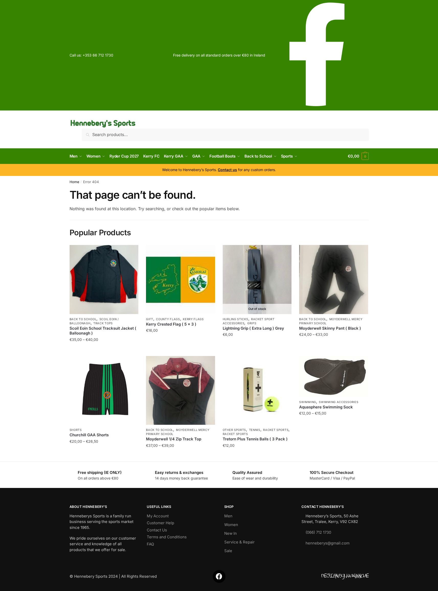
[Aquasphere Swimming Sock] (333, 376)
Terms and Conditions (167, 536)
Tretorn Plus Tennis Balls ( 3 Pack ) (255, 439)
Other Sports (234, 430)
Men (228, 516)
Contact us (227, 170)
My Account (158, 516)
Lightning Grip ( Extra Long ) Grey (253, 328)
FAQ (150, 544)
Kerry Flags (193, 319)
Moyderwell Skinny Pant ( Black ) (330, 328)
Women (231, 524)
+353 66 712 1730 (98, 55)
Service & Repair (239, 542)
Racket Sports (275, 430)
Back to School (83, 319)
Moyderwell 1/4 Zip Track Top (173, 439)
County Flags (168, 319)
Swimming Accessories (338, 402)
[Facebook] (219, 576)
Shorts (76, 430)
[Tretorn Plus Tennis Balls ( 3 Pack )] (257, 390)
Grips (251, 323)
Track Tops (103, 323)
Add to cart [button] (180, 350)
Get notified (257, 350)
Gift (149, 319)
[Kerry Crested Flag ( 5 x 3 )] (180, 279)
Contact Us (157, 530)
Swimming (307, 402)
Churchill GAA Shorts (89, 434)
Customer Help (160, 522)
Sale (228, 550)
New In (230, 533)
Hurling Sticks (235, 319)
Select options (104, 350)
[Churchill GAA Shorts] (104, 390)
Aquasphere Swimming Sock (326, 407)
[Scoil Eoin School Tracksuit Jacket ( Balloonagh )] (104, 279)
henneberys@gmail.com (328, 543)
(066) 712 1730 (318, 532)
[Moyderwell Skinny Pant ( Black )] (333, 279)
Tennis (254, 430)
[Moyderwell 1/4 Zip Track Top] (180, 390)
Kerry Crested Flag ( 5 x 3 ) (171, 324)
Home (74, 182)
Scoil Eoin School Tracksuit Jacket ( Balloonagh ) (103, 331)
